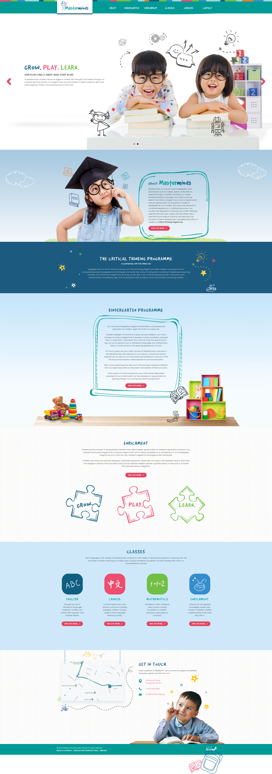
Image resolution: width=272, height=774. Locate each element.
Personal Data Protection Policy (86, 750)
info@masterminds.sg (155, 694)
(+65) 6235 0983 (153, 689)
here (168, 673)
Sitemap (103, 750)
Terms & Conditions (64, 750)
